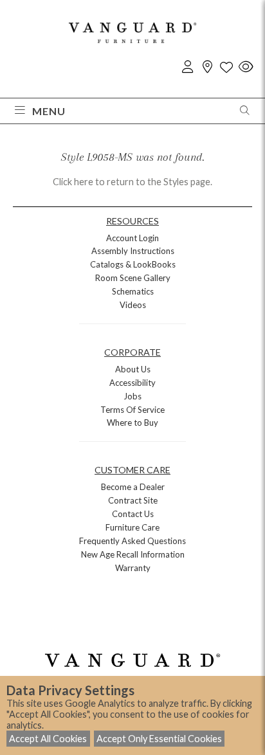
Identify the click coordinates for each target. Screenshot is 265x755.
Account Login (132, 238)
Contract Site (133, 500)
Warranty (133, 568)
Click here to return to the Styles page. (132, 181)
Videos (133, 305)
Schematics (133, 291)
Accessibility (132, 383)
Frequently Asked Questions (132, 541)
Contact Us (133, 514)
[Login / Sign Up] (187, 67)
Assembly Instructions (132, 251)
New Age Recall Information (133, 554)
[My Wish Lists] (226, 67)
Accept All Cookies (48, 738)
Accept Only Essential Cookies (159, 738)
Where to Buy (132, 422)
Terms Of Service (132, 410)
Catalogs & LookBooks (133, 264)
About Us (133, 369)
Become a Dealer (133, 487)
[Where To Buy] (207, 67)
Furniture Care (132, 527)
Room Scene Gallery (132, 278)
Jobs (132, 396)
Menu (49, 111)
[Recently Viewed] (245, 67)
